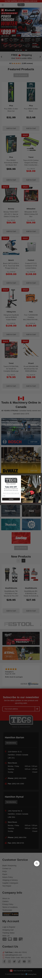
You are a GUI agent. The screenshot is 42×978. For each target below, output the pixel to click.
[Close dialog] (40, 476)
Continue (11, 499)
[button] (37, 863)
